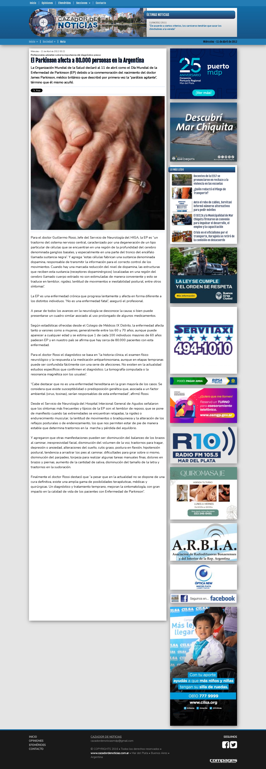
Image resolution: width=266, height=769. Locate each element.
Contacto (101, 3)
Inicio (33, 3)
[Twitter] (233, 747)
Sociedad (48, 41)
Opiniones (47, 3)
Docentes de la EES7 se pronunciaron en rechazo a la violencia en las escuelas (211, 179)
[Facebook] (226, 747)
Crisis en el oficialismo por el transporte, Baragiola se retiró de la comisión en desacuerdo (214, 236)
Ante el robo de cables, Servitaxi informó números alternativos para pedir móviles (213, 206)
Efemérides (64, 3)
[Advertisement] (14, 102)
